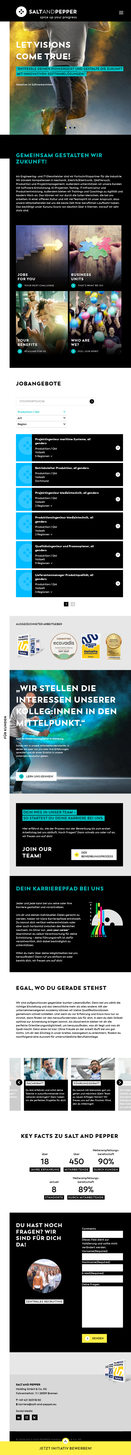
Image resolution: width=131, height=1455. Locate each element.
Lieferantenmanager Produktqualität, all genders (64, 577)
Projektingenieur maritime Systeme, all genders (63, 441)
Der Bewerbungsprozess (97, 854)
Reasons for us (35, 351)
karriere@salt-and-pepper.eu (37, 1404)
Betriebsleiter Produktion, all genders (62, 468)
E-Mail (93, 1273)
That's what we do (90, 285)
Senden (98, 1338)
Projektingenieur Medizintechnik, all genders (67, 493)
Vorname (95, 1251)
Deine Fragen (91, 1284)
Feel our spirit (88, 351)
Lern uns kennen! (39, 776)
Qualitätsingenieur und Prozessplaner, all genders (64, 548)
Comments (89, 1228)
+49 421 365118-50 (29, 1400)
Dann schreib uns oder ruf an (96, 832)
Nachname (96, 1262)
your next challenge (39, 285)
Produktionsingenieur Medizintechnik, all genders (64, 519)
